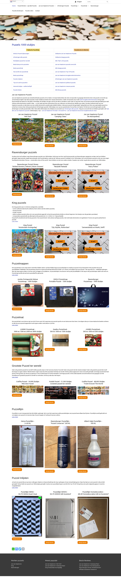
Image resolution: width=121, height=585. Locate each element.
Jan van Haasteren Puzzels (46, 6)
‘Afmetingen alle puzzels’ (71, 108)
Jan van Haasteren (16, 564)
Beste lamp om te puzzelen (21, 64)
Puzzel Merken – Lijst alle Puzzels (27, 6)
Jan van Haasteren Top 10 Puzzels (64, 71)
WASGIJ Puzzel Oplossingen (21, 53)
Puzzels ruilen (29, 10)
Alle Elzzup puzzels (60, 90)
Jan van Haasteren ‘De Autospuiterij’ (89, 565)
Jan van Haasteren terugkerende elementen (68, 75)
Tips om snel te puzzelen (20, 82)
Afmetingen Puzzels (63, 6)
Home (14, 6)
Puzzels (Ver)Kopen (17, 10)
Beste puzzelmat (18, 68)
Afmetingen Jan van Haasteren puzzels (66, 79)
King (12, 565)
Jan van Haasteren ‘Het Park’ (53, 564)
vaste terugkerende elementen (88, 99)
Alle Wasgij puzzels (60, 68)
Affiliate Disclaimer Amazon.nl (88, 569)
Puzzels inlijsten (18, 79)
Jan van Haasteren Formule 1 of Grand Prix (54, 110)
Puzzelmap (74, 6)
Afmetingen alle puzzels (20, 57)
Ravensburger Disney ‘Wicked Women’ (90, 567)
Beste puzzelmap (18, 75)
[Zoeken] (107, 1)
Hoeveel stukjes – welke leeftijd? (22, 86)
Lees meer (94, 110)
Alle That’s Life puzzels (61, 60)
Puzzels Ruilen (17, 90)
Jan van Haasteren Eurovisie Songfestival (79, 110)
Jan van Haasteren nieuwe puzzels (65, 86)
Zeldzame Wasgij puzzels (62, 57)
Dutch (14, 1)
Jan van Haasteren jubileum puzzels (65, 82)
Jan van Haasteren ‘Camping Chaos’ (55, 565)
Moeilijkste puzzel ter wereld (21, 60)
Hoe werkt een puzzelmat (20, 71)
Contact (37, 10)
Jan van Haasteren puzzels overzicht (65, 64)
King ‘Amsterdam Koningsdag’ (53, 567)
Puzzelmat (84, 6)
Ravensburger (95, 6)
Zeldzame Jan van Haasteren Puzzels (65, 53)
